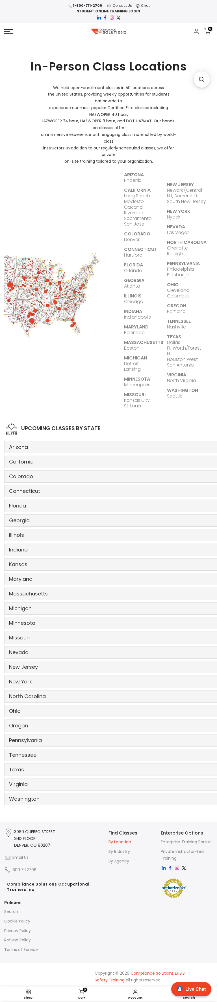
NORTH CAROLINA (187, 242)
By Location (119, 842)
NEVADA (176, 227)
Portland (176, 311)
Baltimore (134, 332)
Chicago (133, 301)
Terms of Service (21, 949)
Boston (132, 348)
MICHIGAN (135, 358)
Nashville (176, 327)
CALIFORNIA (137, 190)
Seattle (175, 396)
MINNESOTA (137, 379)
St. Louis (132, 406)
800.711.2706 (24, 870)
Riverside (133, 212)
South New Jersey (186, 201)
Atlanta (132, 286)
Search (11, 911)
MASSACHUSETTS (143, 342)
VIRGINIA (176, 375)
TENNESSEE (179, 321)
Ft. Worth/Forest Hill (184, 351)
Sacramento (138, 218)
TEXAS (174, 337)
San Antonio (180, 365)
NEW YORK (178, 211)
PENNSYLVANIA (183, 263)
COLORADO (137, 234)
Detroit (131, 363)
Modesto (134, 201)
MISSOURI (135, 394)
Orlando (133, 270)
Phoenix (132, 180)
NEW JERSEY (180, 184)
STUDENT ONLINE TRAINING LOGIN (108, 11)
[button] (202, 79)
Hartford (133, 255)
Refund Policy (17, 940)
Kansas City (137, 400)
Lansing (132, 369)
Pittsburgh (178, 275)
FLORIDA (133, 265)
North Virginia (181, 380)
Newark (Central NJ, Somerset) (184, 193)
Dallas (173, 342)
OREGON (176, 306)
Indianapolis (137, 317)
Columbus (178, 296)
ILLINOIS (133, 296)
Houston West (182, 359)
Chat (145, 5)
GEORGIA (134, 280)
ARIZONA (134, 174)
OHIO (173, 284)
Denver (132, 239)
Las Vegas (178, 232)
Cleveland (178, 290)
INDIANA (133, 311)
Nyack (173, 217)
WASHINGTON (182, 390)
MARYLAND (136, 327)
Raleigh (175, 253)
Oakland (133, 207)
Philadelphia (180, 269)
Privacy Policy (17, 930)
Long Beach (137, 196)
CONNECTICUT (140, 249)
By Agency (118, 861)
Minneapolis (137, 384)
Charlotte (177, 248)
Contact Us (122, 5)
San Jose (134, 224)
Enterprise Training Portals (186, 842)
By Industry (119, 851)
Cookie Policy (17, 921)
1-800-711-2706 (87, 5)
